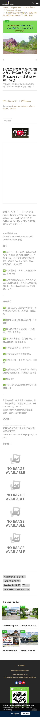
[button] (33, 3)
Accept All (25, 713)
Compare (27, 101)
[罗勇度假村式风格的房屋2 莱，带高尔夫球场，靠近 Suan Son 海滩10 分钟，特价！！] (20, 37)
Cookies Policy (7, 710)
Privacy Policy (27, 707)
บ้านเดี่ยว (13, 108)
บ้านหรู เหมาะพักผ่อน (20, 106)
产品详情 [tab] (7, 121)
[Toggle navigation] (37, 3)
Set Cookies (15, 713)
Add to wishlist (11, 101)
